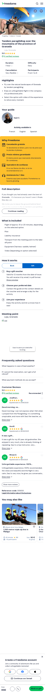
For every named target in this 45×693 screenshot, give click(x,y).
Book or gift (36, 688)
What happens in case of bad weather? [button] (18, 366)
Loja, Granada (10, 50)
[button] (12, 689)
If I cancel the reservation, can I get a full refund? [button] (19, 373)
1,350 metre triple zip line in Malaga (15, 530)
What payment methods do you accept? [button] (19, 380)
